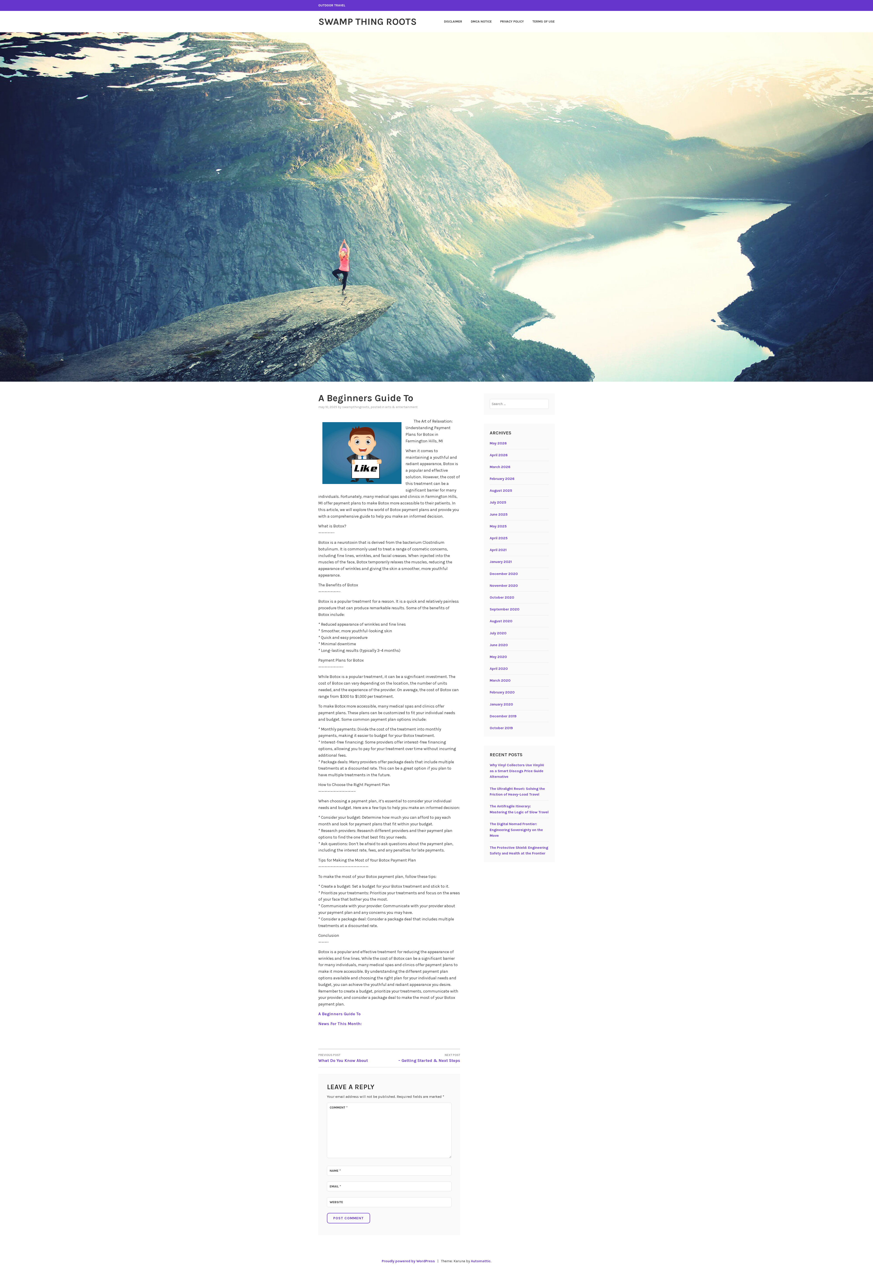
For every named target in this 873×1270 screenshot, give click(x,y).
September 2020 (504, 609)
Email (335, 1186)
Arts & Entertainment (401, 407)
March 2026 (500, 467)
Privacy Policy (512, 21)
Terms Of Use (543, 21)
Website (336, 1202)
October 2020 (502, 597)
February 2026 (502, 478)
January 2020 (501, 704)
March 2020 (500, 680)
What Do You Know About (343, 1058)
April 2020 (499, 668)
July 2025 (498, 502)
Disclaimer (453, 21)
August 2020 (501, 621)
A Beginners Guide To (339, 1013)
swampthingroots (355, 407)
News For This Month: (340, 1023)
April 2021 (498, 550)
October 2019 (501, 728)
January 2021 (501, 561)
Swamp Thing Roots (367, 21)
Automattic (481, 1261)
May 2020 (498, 657)
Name (335, 1171)
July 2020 (498, 633)
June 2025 (499, 514)
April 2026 (499, 455)
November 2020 (504, 585)
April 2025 (499, 538)
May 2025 (498, 526)
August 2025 (501, 490)
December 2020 (504, 574)
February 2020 (502, 692)
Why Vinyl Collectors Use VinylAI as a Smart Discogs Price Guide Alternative (517, 771)
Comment (339, 1107)
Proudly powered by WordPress (408, 1261)
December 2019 (503, 716)
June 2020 (499, 645)
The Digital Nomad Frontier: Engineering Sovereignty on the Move (516, 830)
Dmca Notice (481, 21)
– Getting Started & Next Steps (429, 1058)
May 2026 (498, 443)
